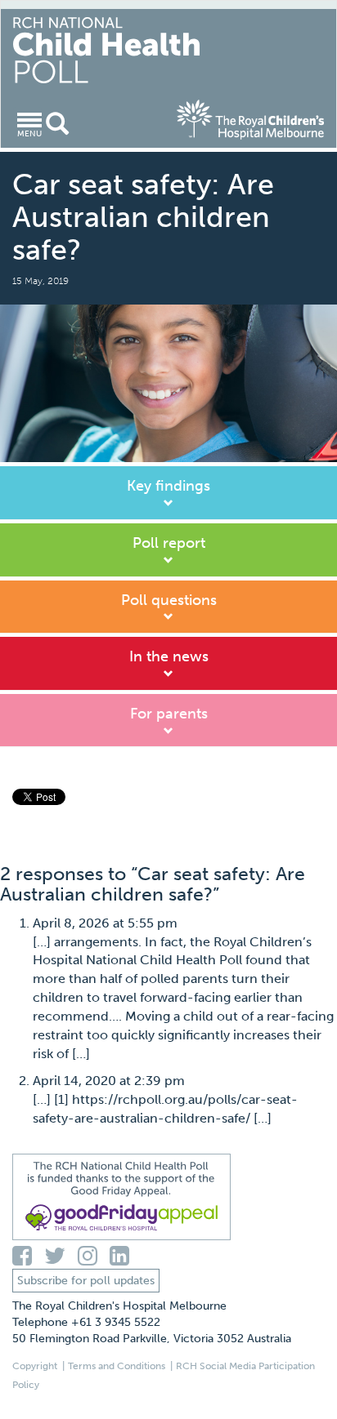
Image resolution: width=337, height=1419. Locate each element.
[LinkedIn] (123, 1256)
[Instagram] (94, 1256)
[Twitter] (61, 1256)
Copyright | (38, 1366)
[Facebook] (28, 1256)
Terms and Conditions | (120, 1366)
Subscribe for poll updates (86, 1281)
